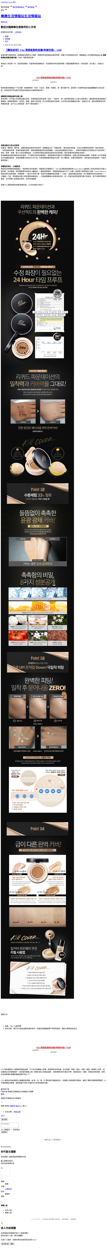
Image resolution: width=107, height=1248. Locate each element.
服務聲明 (73, 1219)
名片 (6, 41)
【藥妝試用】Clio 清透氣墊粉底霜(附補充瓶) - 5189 (33, 50)
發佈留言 (4, 1132)
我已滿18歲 (5, 1244)
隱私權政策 (65, 1219)
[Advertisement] (18, 123)
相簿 (6, 36)
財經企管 (17, 1112)
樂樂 (2, 1094)
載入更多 (4, 1119)
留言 (17, 1106)
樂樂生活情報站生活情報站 (21, 16)
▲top (3, 1115)
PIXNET (38, 1219)
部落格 (7, 39)
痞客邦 (12, 1106)
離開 (12, 1244)
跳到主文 (4, 22)
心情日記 (18, 32)
